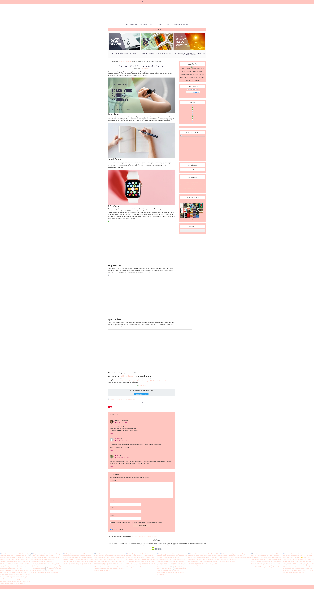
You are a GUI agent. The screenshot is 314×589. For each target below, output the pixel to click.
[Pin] (142, 403)
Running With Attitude (135, 381)
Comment (113, 480)
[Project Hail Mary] (197, 207)
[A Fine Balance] (181, 212)
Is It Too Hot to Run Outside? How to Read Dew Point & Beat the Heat (189, 54)
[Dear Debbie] (201, 207)
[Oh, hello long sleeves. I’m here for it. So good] (141, 568)
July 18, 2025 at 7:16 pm (121, 440)
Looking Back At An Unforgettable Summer (193, 188)
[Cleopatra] (194, 207)
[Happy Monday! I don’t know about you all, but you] (267, 568)
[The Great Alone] (188, 212)
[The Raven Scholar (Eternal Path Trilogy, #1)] (194, 217)
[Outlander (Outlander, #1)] (181, 217)
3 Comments (145, 68)
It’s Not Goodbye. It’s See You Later (124, 53)
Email (112, 508)
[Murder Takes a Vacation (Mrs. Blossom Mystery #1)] (197, 217)
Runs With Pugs (157, 13)
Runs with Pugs (157, 381)
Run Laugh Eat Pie (148, 381)
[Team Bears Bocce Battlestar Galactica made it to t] (15, 568)
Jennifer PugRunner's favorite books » (197, 219)
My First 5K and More (122, 381)
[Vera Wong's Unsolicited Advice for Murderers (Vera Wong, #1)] (194, 212)
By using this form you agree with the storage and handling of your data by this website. (137, 522)
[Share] (138, 403)
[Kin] (188, 207)
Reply (111, 433)
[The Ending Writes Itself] (185, 212)
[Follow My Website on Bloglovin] (193, 93)
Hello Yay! (168, 587)
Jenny (116, 455)
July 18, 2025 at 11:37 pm (122, 457)
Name (112, 501)
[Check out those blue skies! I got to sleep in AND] (204, 568)
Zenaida (167, 381)
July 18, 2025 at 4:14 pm (121, 422)
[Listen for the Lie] (188, 217)
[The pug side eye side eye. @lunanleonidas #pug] (47, 568)
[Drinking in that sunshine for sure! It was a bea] (78, 568)
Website (112, 515)
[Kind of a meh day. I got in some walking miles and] (235, 568)
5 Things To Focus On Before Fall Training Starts (192, 190)
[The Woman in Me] (185, 217)
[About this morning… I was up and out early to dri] (110, 568)
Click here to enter (141, 394)
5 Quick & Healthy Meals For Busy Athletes (156, 53)
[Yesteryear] (191, 212)
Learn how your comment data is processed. (144, 536)
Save (111, 407)
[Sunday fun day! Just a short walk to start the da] (298, 568)
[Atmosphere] (191, 207)
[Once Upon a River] (197, 212)
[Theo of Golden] (181, 207)
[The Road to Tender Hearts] (191, 217)
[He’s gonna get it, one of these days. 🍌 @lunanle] (172, 568)
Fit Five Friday (127, 376)
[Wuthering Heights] (201, 212)
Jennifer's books (193, 200)
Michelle (117, 438)
